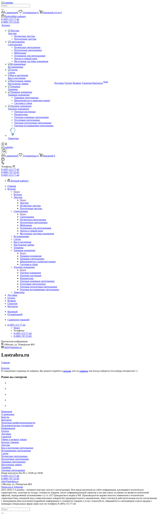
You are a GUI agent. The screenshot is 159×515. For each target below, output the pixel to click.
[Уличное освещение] (30, 106)
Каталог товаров (10, 442)
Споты (4, 453)
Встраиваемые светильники (16, 450)
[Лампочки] (30, 132)
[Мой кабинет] (3, 159)
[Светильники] (30, 41)
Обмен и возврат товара (14, 439)
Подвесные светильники (14, 456)
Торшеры (6, 467)
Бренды (5, 417)
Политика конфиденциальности (18, 422)
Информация (8, 428)
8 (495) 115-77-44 (10, 19)
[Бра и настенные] (30, 75)
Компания (6, 411)
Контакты (6, 420)
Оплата (5, 431)
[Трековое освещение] (30, 92)
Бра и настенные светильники (17, 447)
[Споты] (30, 69)
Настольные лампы (11, 464)
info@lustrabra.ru (13, 347)
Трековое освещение (31, 256)
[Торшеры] (30, 86)
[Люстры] (30, 30)
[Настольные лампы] (30, 81)
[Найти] (2, 9)
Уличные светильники (13, 470)
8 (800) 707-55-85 (10, 22)
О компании (7, 414)
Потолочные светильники (15, 459)
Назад (17, 191)
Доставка (6, 434)
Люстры (24, 202)
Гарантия (6, 436)
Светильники (27, 216)
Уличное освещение (30, 272)
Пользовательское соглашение (17, 425)
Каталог (18, 194)
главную (84, 371)
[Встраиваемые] (30, 64)
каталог (67, 371)
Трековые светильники (13, 461)
